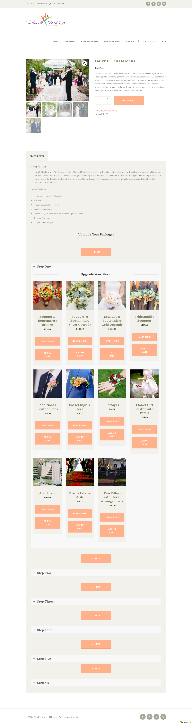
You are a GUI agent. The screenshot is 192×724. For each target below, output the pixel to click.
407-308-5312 (58, 3)
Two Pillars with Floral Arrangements (112, 497)
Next (97, 558)
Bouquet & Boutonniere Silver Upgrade (80, 320)
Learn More (47, 341)
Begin (97, 252)
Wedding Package (111, 110)
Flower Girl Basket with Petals (144, 409)
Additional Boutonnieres (47, 407)
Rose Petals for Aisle (80, 495)
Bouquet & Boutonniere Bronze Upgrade (47, 322)
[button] (84, 63)
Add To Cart (47, 354)
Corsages (112, 405)
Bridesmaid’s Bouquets (144, 318)
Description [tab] (37, 156)
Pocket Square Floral (80, 407)
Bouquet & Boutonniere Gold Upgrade (112, 320)
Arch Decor (47, 493)
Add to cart (129, 100)
